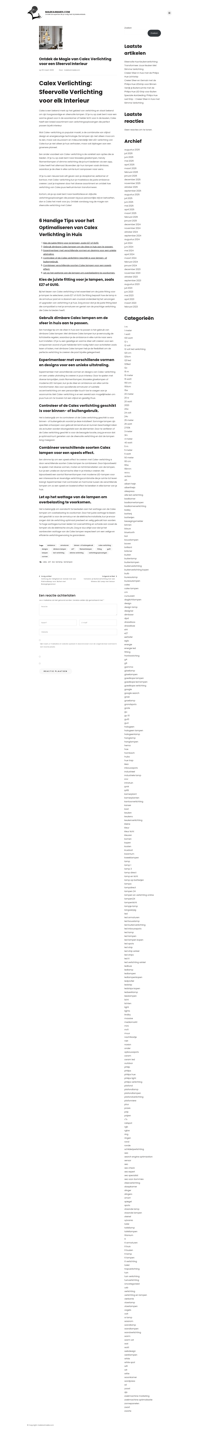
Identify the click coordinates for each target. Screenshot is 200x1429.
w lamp (128, 1317)
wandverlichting (132, 1332)
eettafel (128, 637)
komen (128, 838)
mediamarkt (130, 1022)
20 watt (128, 401)
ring (126, 1134)
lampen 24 (130, 891)
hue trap (128, 760)
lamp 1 (127, 865)
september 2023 (132, 280)
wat (126, 1343)
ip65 (126, 790)
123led (127, 364)
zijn (126, 1392)
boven (127, 543)
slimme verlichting (76, 553)
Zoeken (128, 27)
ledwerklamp (131, 992)
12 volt (127, 345)
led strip (128, 947)
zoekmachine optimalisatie (138, 1399)
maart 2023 (130, 302)
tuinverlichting (131, 1280)
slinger (127, 1190)
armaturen (64, 545)
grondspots (130, 704)
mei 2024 (129, 250)
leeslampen (130, 995)
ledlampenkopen (133, 977)
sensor (127, 1160)
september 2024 (132, 235)
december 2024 (132, 224)
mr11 (126, 1029)
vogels (127, 1310)
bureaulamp (131, 577)
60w (126, 465)
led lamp (59, 562)
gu (125, 711)
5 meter (128, 450)
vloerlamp (129, 1302)
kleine (127, 824)
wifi (126, 1366)
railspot (128, 1123)
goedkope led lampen (136, 681)
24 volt (127, 412)
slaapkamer (130, 1186)
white (127, 1358)
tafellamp (129, 1227)
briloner (128, 551)
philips (127, 1070)
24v (126, 416)
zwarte (127, 1410)
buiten (127, 554)
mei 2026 (129, 160)
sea (126, 1153)
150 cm (127, 382)
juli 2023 (128, 288)
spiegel (128, 1201)
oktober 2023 (131, 276)
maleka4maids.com (57, 12)
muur (127, 1033)
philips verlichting (133, 1081)
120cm (127, 356)
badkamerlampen (134, 502)
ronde (127, 1145)
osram (127, 1055)
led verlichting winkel (135, 962)
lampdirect (130, 887)
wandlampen (131, 1328)
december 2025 (132, 179)
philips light (130, 1078)
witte (126, 1373)
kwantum (129, 853)
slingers (128, 1194)
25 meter (129, 420)
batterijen (129, 517)
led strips (129, 954)
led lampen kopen (133, 939)
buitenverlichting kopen (136, 569)
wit (125, 1369)
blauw (127, 528)
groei (127, 696)
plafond (128, 1085)
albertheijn (129, 487)
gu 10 (127, 715)
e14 (126, 629)
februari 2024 (131, 261)
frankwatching (131, 655)
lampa (127, 883)
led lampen (68, 562)
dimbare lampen (59, 549)
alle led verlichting (133, 495)
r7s (125, 1119)
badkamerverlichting (135, 506)
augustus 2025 (132, 194)
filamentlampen (86, 549)
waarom (128, 1321)
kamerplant (130, 794)
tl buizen (128, 1250)
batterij (128, 513)
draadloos (129, 622)
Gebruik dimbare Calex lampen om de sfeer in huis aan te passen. (78, 246)
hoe (126, 749)
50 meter (129, 457)
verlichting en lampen (135, 1295)
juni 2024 (128, 246)
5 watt (127, 453)
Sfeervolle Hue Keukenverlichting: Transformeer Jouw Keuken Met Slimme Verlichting (141, 65)
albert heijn (130, 483)
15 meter (128, 375)
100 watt (128, 337)
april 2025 (129, 209)
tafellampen (130, 1231)
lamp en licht (131, 876)
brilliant (128, 547)
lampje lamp (131, 906)
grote (127, 708)
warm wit (129, 1339)
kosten (127, 846)
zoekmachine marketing (136, 1396)
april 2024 (129, 254)
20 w (126, 397)
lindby (127, 1014)
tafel (126, 1224)
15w (126, 390)
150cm (127, 386)
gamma (128, 666)
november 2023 (132, 273)
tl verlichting (130, 1261)
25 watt (128, 423)
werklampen (130, 1354)
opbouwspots (131, 1052)
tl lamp (128, 1253)
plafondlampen (132, 1093)
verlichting (129, 1291)
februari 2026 (131, 172)
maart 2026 (130, 168)
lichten (127, 1003)
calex (45, 562)
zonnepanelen (131, 1403)
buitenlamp (130, 558)
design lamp (131, 607)
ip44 (126, 786)
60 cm (127, 461)
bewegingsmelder (133, 521)
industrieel (129, 771)
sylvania (128, 1220)
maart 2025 (130, 213)
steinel (127, 1216)
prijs (126, 1111)
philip (127, 1067)
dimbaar (129, 614)
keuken (128, 812)
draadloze (129, 625)
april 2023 (129, 299)
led (53, 562)
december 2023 (132, 269)
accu (127, 472)
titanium (128, 1235)
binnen (128, 524)
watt (126, 1347)
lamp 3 (128, 868)
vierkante (129, 1298)
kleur (126, 827)
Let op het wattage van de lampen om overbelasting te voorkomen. (79, 272)
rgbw (127, 1130)
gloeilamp (129, 670)
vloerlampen (131, 1306)
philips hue (130, 1074)
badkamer (129, 498)
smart (127, 1197)
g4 (125, 659)
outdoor (128, 1063)
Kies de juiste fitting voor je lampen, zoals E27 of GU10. (71, 242)
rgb (126, 1126)
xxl (125, 1384)
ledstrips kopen (132, 988)
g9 (125, 663)
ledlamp (128, 969)
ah (125, 480)
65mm (127, 468)
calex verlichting (104, 545)
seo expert (129, 1171)
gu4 (126, 723)
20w (126, 409)
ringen (127, 1138)
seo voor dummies (134, 1179)
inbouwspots (131, 767)
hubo (127, 756)
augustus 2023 (131, 284)
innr (126, 779)
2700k (127, 427)
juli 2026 (128, 153)
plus (126, 1104)
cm (126, 592)
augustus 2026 (132, 149)
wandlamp (130, 1324)
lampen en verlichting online (139, 895)
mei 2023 (128, 295)
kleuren (128, 835)
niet (126, 1040)
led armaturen (131, 917)
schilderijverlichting (134, 1149)
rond (126, 1141)
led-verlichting (58, 553)
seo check (129, 1167)
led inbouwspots (132, 928)
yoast (127, 1388)
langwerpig (130, 909)
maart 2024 (130, 258)
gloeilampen (131, 674)
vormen (45, 557)
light (126, 1007)
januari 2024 (130, 265)
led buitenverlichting (135, 924)
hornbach (129, 752)
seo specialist (131, 1175)
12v (125, 367)
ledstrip (128, 984)
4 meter (128, 438)
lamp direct (130, 872)
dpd (126, 618)
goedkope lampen (134, 678)
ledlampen (130, 973)
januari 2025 (130, 220)
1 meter (128, 330)
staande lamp (131, 1209)
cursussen (129, 595)
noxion (127, 1044)
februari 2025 (131, 216)
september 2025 (132, 190)
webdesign (130, 1351)
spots (127, 1205)
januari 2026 (130, 175)
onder (127, 1048)
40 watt (128, 442)
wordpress (129, 1381)
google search (131, 693)
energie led (130, 648)
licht (126, 999)
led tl (126, 958)
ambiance (51, 545)
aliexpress (129, 491)
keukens (128, 816)
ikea (126, 764)
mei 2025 (129, 205)
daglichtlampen (132, 599)
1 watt (127, 334)
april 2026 (129, 164)
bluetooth (129, 532)
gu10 (109, 549)
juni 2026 (128, 157)
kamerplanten (131, 797)
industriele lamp (132, 775)
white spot (129, 1362)
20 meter (129, 394)
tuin (126, 1272)
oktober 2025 (131, 187)
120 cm (127, 352)
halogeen (129, 726)
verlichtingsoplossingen (98, 553)
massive (128, 1018)
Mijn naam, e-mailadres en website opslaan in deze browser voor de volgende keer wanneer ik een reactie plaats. (78, 645)
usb (126, 1287)
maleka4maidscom (72, 70)
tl (125, 1238)
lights (127, 1010)
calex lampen (131, 588)
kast (126, 809)
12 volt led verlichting (135, 349)
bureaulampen (132, 580)
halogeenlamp (132, 734)
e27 (72, 549)
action (127, 476)
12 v (126, 341)
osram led (129, 1059)
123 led (127, 360)
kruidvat (128, 850)
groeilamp (129, 700)
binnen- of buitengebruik (83, 545)
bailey (127, 509)
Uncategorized (132, 1283)
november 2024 (132, 228)
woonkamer (130, 1377)
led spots (129, 943)
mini (126, 1025)
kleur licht (129, 831)
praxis (127, 1108)
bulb (126, 573)
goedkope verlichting (135, 685)
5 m (126, 446)
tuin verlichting (132, 1276)
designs (45, 549)
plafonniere (130, 1100)
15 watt (128, 379)
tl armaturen (131, 1242)
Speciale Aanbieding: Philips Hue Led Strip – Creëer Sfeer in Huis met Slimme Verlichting (142, 99)
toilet (127, 1265)
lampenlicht (130, 902)
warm (127, 1336)
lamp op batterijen (134, 880)
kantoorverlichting (133, 801)
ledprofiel (129, 981)
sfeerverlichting (132, 1182)
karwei (127, 805)
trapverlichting (132, 1268)
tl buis (127, 1246)
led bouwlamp (132, 921)
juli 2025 (128, 198)
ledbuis (128, 966)
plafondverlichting (133, 1096)
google (128, 689)
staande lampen (133, 1212)
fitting (99, 549)
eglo (126, 640)
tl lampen (129, 1257)
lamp (127, 861)
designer (128, 610)
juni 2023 (128, 291)
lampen (45, 553)
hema (127, 745)
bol (126, 536)
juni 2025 (128, 202)
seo (126, 1164)
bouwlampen (131, 539)
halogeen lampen (133, 730)
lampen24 (129, 898)
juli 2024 (128, 243)
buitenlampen (131, 562)
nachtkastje (130, 1037)
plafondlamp (131, 1089)
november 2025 (132, 183)
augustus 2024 (132, 239)
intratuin (128, 782)
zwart (127, 1407)
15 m (126, 371)
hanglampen (131, 741)
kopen (127, 842)
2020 (126, 405)
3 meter (128, 431)
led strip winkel (131, 951)
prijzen (127, 1115)
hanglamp (130, 738)
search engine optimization (138, 1156)
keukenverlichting (133, 820)
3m (126, 435)
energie (128, 644)
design (127, 603)
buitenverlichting (133, 566)
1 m (126, 326)
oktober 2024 (131, 231)
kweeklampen (131, 857)
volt (126, 1313)
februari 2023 (131, 306)
